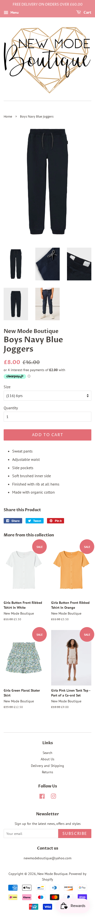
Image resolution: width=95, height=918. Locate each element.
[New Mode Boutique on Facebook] (42, 797)
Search (47, 753)
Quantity (11, 407)
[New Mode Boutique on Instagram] (53, 797)
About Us (47, 759)
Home (8, 117)
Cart (87, 12)
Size (7, 386)
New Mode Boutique (52, 874)
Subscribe (74, 833)
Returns (47, 772)
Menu (14, 12)
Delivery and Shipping (47, 765)
